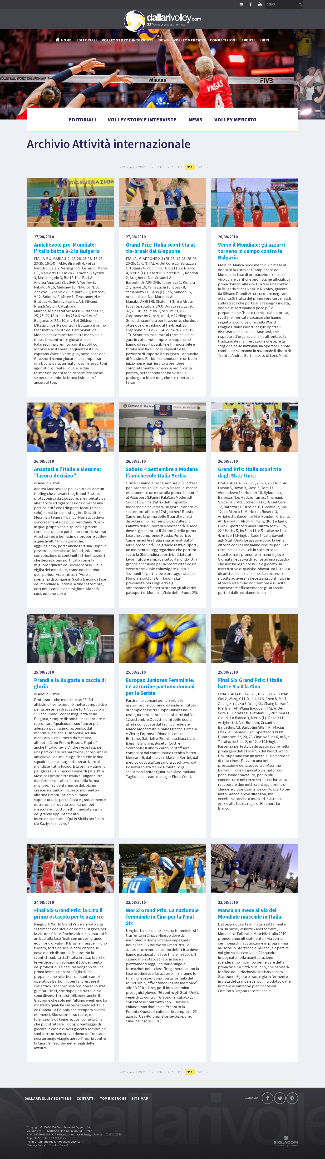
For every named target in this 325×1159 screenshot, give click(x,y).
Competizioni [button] (223, 40)
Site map (139, 1098)
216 (160, 167)
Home (66, 40)
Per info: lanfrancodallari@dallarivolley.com (55, 1141)
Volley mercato (189, 40)
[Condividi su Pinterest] (292, 1098)
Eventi (248, 40)
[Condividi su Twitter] (280, 1098)
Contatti (86, 1098)
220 (199, 167)
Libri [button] (264, 40)
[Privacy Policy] (36, 1145)
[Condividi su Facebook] (267, 1098)
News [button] (163, 40)
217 (170, 167)
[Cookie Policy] (58, 1145)
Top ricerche (113, 1098)
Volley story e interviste (128, 40)
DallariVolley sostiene (48, 1098)
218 (179, 167)
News (195, 119)
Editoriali (86, 40)
